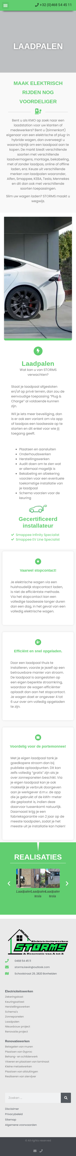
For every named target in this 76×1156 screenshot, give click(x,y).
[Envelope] (35, 1151)
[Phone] (41, 1151)
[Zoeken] (66, 1098)
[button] (5, 5)
